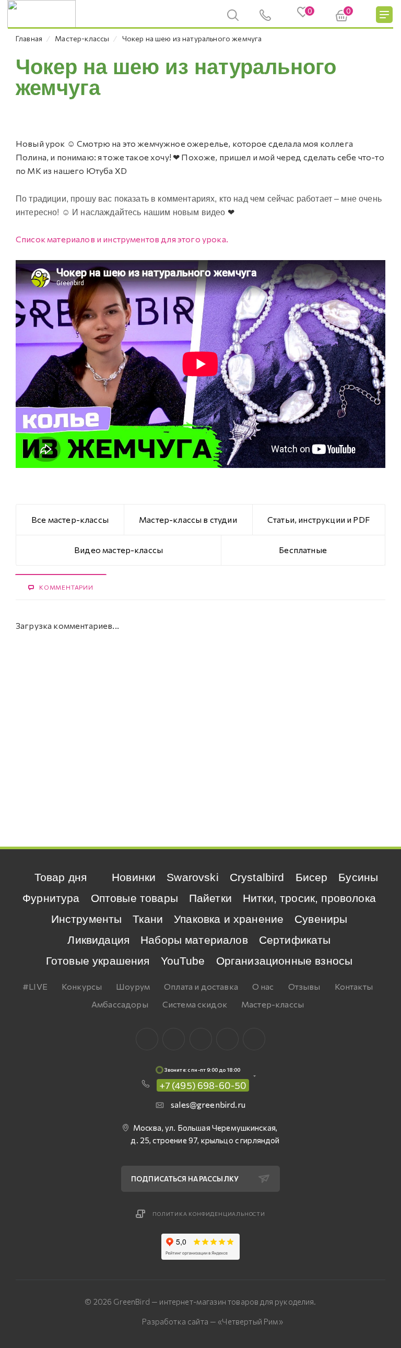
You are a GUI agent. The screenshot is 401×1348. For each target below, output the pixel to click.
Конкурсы (82, 986)
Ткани (148, 919)
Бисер (312, 877)
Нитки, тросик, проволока (309, 898)
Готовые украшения (98, 961)
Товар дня (60, 877)
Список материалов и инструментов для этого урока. (122, 239)
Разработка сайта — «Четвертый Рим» (212, 1321)
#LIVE (35, 986)
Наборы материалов (194, 940)
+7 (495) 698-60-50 (203, 1085)
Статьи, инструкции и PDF (318, 519)
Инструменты (86, 919)
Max (173, 1039)
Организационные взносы (284, 961)
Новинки (134, 877)
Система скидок (194, 1004)
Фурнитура (50, 898)
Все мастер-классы (70, 519)
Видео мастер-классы (118, 550)
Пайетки (210, 898)
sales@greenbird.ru (208, 1104)
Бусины (358, 877)
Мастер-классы (272, 1004)
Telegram (201, 1039)
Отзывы (304, 986)
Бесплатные (303, 550)
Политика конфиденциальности (208, 1214)
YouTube (183, 961)
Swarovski (192, 877)
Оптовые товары (134, 898)
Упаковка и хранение (229, 919)
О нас (263, 986)
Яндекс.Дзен (254, 1039)
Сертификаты (295, 940)
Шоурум (133, 986)
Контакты (354, 986)
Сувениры (320, 919)
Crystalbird (257, 877)
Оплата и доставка (201, 986)
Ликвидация (98, 940)
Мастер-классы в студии (188, 519)
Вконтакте (147, 1039)
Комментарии (66, 587)
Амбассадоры (119, 1004)
